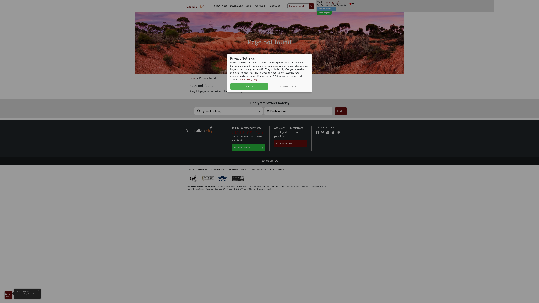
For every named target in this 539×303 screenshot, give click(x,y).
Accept (249, 86)
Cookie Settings (288, 86)
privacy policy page (248, 79)
